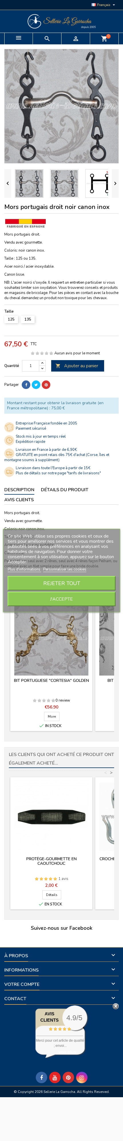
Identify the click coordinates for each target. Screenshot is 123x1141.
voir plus (67, 1051)
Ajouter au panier (76, 366)
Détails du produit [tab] (64, 490)
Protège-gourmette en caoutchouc (51, 861)
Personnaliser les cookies (64, 569)
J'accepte (61, 599)
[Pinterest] (46, 384)
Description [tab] (19, 490)
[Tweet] (36, 384)
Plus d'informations (24, 569)
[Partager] (26, 384)
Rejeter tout (61, 583)
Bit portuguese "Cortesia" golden (51, 680)
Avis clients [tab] (19, 500)
